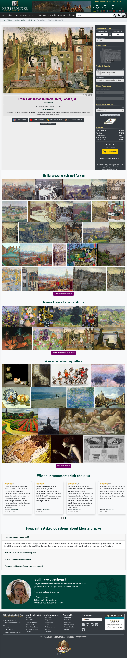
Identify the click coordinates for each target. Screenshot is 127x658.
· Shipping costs (48, 622)
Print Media (52, 15)
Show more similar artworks (63, 294)
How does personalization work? (17, 537)
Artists (15, 15)
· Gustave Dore (67, 629)
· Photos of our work (49, 627)
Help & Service (63, 15)
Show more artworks (63, 466)
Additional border (100, 38)
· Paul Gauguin (67, 622)
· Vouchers (47, 629)
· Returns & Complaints (32, 629)
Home (3, 20)
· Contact (28, 617)
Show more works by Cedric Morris (64, 353)
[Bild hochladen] (123, 15)
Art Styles (32, 15)
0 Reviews (52, 124)
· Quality (46, 624)
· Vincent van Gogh (68, 617)
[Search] (115, 15)
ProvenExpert (13, 509)
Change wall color (55, 120)
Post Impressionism (19, 20)
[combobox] (110, 40)
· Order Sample (48, 632)
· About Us (28, 632)
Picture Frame (41, 15)
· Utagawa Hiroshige (68, 627)
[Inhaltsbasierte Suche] (119, 15)
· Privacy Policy (30, 624)
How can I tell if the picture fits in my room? (21, 552)
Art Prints (8, 15)
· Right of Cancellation (32, 627)
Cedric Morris (31, 20)
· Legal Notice (29, 620)
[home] (3, 15)
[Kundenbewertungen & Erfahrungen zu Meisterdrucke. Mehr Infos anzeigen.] (115, 622)
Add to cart (111, 151)
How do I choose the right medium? (18, 559)
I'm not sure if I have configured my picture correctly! (24, 566)
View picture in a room (75, 120)
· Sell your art (47, 620)
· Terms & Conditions (31, 622)
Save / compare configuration (110, 115)
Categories (23, 15)
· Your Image (47, 617)
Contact (72, 15)
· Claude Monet (67, 620)
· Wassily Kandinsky (68, 624)
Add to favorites (38, 120)
